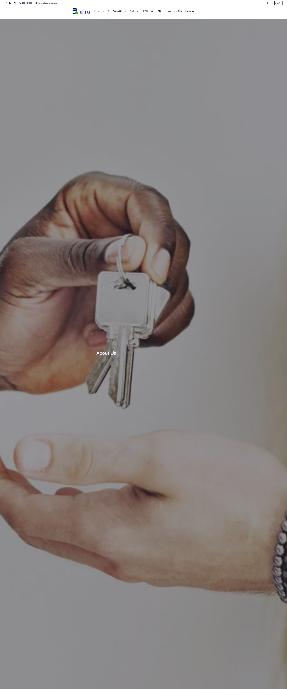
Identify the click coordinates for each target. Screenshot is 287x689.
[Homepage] (81, 11)
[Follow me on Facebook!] (10, 3)
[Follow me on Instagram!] (6, 3)
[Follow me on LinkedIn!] (15, 3)
